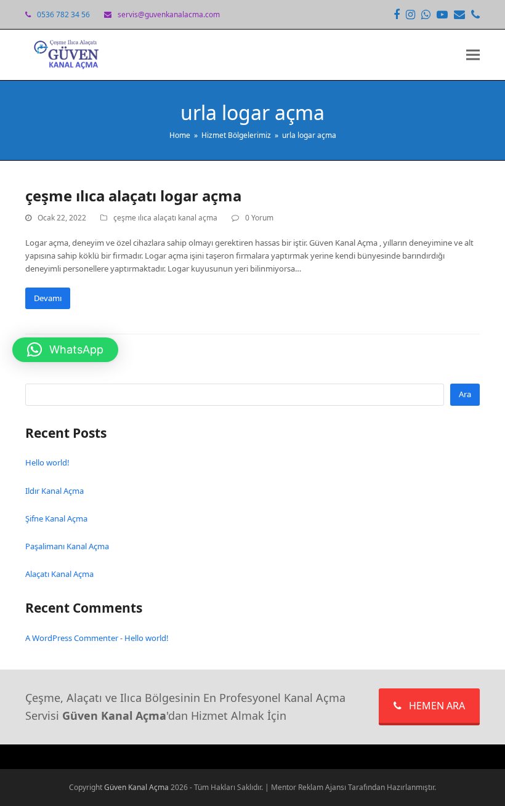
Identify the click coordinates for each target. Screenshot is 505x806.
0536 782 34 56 (63, 14)
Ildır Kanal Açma (54, 490)
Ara (465, 394)
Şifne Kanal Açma (56, 518)
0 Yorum (259, 217)
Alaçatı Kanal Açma (59, 573)
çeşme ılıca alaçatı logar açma (133, 195)
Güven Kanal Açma (137, 787)
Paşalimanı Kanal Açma (67, 546)
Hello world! (47, 462)
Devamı (48, 298)
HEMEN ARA (437, 705)
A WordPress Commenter (71, 637)
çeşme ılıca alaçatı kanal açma (165, 217)
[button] (473, 55)
